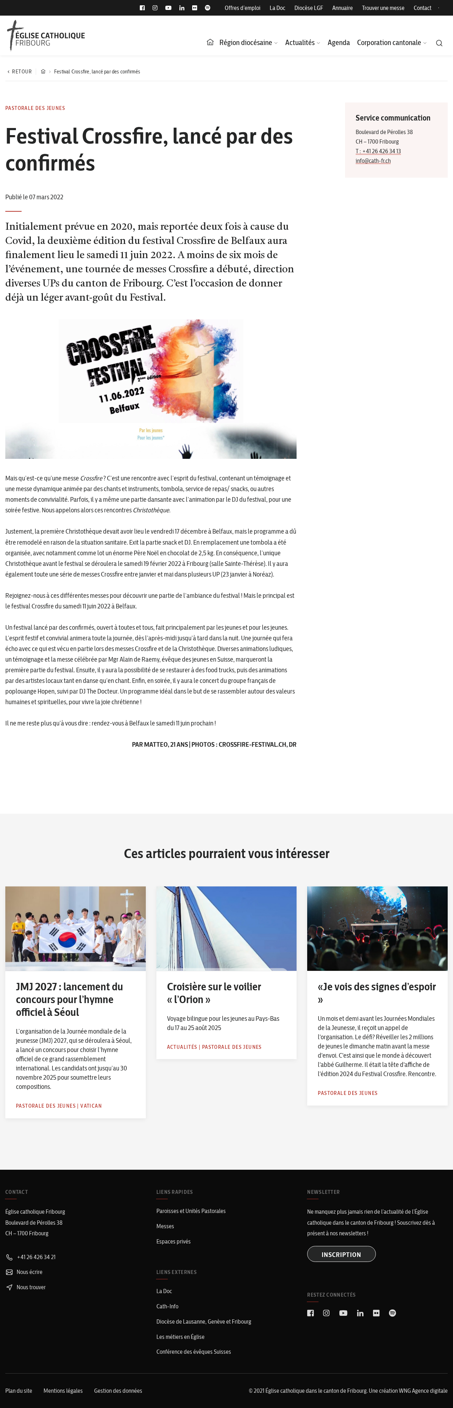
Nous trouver (31, 1287)
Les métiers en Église (180, 1336)
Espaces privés (173, 1241)
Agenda (339, 42)
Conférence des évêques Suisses (193, 1351)
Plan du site (18, 1390)
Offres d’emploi (242, 7)
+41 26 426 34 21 (36, 1256)
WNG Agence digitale (423, 1390)
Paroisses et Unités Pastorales (191, 1210)
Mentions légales (63, 1390)
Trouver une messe (383, 7)
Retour (22, 71)
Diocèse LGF (308, 7)
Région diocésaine (245, 42)
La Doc (277, 7)
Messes (165, 1226)
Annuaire (342, 7)
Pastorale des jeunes (35, 108)
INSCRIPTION (341, 1255)
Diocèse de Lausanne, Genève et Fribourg (203, 1321)
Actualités (300, 42)
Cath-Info (167, 1306)
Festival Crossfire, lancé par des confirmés (97, 71)
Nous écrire (29, 1271)
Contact (422, 7)
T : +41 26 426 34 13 (378, 151)
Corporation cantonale (389, 42)
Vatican (91, 1106)
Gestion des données (118, 1390)
